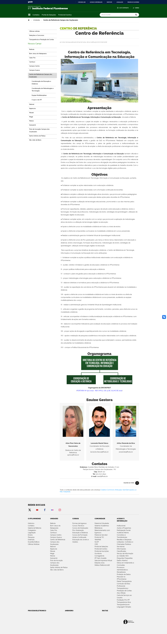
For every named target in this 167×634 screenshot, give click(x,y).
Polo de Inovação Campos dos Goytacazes (56, 563)
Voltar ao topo (129, 483)
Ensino (30, 535)
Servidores (121, 546)
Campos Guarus (56, 537)
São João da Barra (56, 570)
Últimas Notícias (33, 544)
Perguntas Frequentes (125, 558)
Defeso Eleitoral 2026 (102, 565)
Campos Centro (55, 535)
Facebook (44, 509)
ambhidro (69, 611)
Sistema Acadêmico (102, 526)
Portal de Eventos (65, 15)
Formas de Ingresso (79, 523)
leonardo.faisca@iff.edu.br (99, 452)
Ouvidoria (98, 553)
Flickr (52, 509)
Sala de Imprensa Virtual (103, 560)
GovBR (30, 2)
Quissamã (53, 558)
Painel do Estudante (102, 523)
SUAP (97, 542)
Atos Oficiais (121, 593)
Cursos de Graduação (80, 528)
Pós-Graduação (78, 530)
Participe (109, 2)
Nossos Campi (34, 43)
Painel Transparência (124, 581)
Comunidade (100, 519)
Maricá (52, 556)
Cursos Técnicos (78, 526)
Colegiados (32, 530)
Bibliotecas (98, 528)
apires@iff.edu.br (73, 455)
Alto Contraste (124, 8)
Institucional (121, 526)
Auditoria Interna (123, 533)
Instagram (59, 509)
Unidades (36, 20)
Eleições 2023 (99, 563)
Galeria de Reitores (34, 528)
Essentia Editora (33, 542)
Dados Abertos (122, 560)
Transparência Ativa (124, 602)
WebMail (98, 540)
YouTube (37, 509)
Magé (52, 553)
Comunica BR (81, 2)
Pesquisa (31, 537)
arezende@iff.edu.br (126, 452)
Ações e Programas (124, 528)
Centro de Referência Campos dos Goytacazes (57, 542)
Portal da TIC (99, 537)
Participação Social (123, 530)
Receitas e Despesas (124, 540)
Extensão (31, 540)
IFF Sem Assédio (101, 558)
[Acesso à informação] (129, 622)
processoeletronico (37, 611)
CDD (96, 544)
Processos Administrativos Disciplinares (122, 570)
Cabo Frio (53, 530)
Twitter (29, 509)
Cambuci (53, 533)
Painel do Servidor (101, 535)
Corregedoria (99, 556)
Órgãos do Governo (133, 2)
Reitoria (52, 523)
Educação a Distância (80, 533)
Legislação (120, 2)
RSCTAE (105, 611)
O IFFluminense (34, 519)
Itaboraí (53, 546)
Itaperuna (53, 549)
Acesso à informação (96, 2)
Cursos (75, 519)
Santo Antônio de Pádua (58, 567)
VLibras (137, 8)
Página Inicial (29, 20)
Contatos (36, 15)
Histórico (31, 523)
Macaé (52, 551)
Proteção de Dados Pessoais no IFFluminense (124, 576)
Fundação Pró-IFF (123, 600)
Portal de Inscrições (102, 551)
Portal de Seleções (49, 15)
